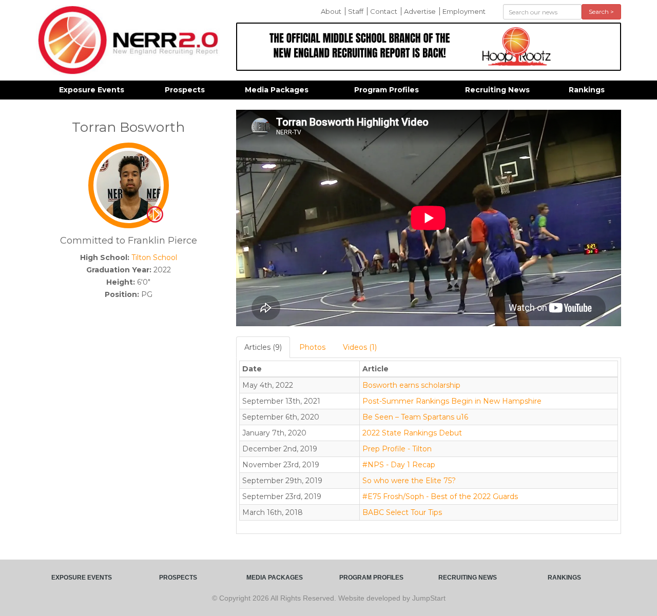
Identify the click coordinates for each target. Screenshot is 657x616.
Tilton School (154, 257)
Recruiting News (497, 89)
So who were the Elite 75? (409, 480)
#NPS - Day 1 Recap (398, 464)
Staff (355, 11)
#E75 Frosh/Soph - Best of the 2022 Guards (440, 496)
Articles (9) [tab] (263, 347)
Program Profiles (386, 89)
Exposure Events (91, 89)
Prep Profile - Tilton (397, 448)
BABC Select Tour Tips (402, 512)
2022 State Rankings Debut (412, 433)
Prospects (185, 89)
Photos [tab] (312, 347)
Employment (464, 11)
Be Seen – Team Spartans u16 (415, 417)
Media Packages (276, 89)
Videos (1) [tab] (360, 347)
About (331, 11)
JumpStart (429, 598)
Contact (383, 11)
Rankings (587, 89)
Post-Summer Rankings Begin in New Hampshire (452, 401)
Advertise (420, 11)
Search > (601, 11)
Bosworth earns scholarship (411, 385)
